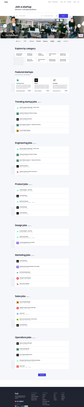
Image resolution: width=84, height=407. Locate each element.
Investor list (44, 399)
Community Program (46, 404)
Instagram (63, 398)
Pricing (43, 396)
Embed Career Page (45, 401)
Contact (55, 398)
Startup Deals (44, 403)
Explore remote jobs (34, 396)
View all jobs (42, 374)
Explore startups (34, 398)
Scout (43, 398)
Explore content (34, 399)
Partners (55, 399)
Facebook (63, 396)
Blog (54, 396)
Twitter (62, 399)
